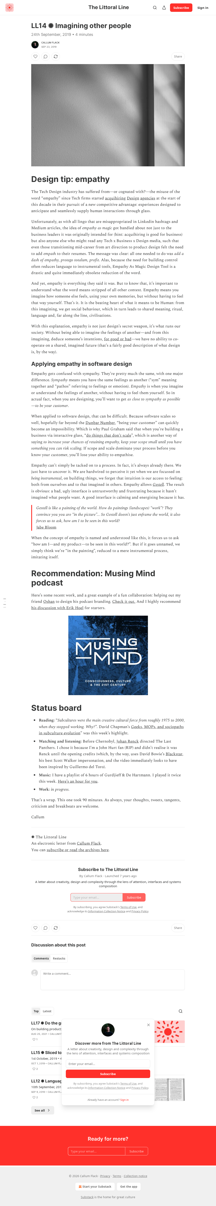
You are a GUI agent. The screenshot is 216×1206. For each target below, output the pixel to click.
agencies (147, 198)
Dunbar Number (100, 423)
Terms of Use (128, 1083)
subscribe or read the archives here (78, 850)
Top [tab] (36, 1011)
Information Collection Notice (106, 1088)
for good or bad (117, 339)
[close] (148, 1025)
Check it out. (123, 602)
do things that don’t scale (108, 435)
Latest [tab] (47, 1011)
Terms (117, 1176)
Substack (87, 1197)
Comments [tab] (41, 958)
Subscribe (181, 7)
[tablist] (49, 958)
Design (133, 198)
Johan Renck (127, 741)
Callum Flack (50, 42)
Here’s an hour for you (77, 781)
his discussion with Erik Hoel (57, 608)
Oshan (49, 602)
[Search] (155, 7)
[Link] (25, 179)
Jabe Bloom (46, 527)
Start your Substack (96, 1186)
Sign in (202, 7)
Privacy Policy (139, 1088)
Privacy (105, 1176)
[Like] (35, 56)
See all (40, 1110)
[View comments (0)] (45, 56)
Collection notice (135, 1176)
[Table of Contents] (5, 603)
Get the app (128, 1186)
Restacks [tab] (59, 958)
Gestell (158, 485)
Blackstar (174, 754)
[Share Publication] (164, 7)
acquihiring (115, 198)
